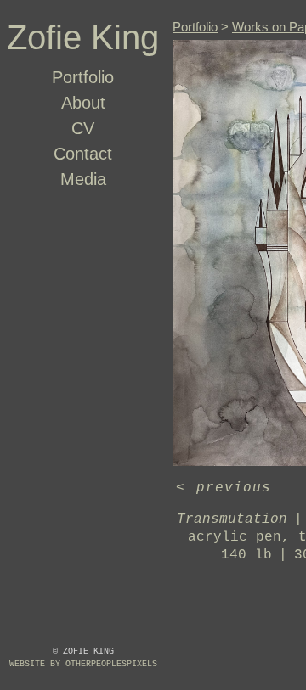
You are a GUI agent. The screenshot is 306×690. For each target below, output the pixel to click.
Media (83, 179)
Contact (83, 153)
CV (82, 128)
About (83, 102)
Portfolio (83, 77)
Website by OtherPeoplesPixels (83, 664)
